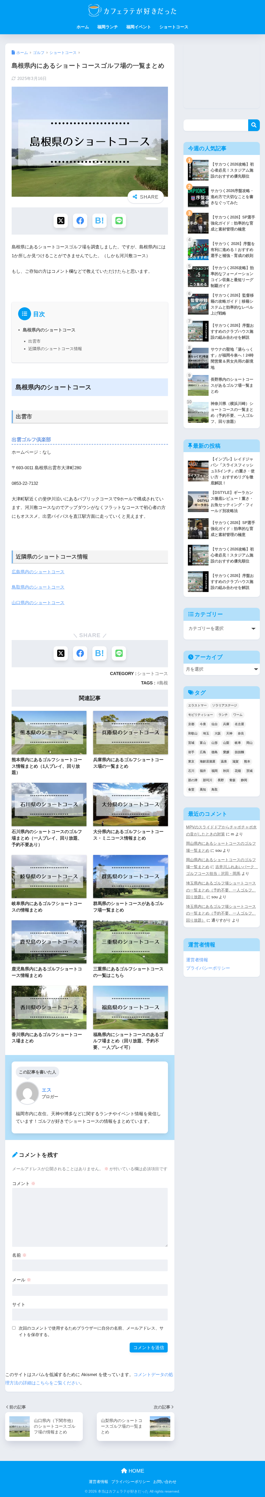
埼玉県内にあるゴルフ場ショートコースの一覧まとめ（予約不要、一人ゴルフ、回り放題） (221, 890)
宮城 (191, 743)
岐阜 (238, 743)
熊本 (247, 761)
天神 (229, 733)
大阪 (218, 733)
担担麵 (239, 752)
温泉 (224, 761)
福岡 (214, 771)
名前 (19, 1255)
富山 (203, 743)
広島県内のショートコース (38, 571)
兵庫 (226, 724)
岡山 (249, 743)
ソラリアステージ (224, 705)
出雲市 (34, 341)
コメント (23, 1183)
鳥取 (214, 789)
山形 (214, 743)
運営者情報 (197, 959)
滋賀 (235, 761)
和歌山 (192, 733)
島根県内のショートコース (49, 330)
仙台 (214, 724)
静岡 (244, 780)
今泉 (203, 724)
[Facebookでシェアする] (80, 221)
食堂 (191, 789)
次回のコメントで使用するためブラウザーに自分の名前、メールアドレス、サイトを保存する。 (91, 1331)
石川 (191, 771)
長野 (221, 780)
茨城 (249, 771)
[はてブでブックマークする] (99, 221)
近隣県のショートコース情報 (55, 348)
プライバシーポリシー (208, 968)
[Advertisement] (221, 75)
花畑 (238, 771)
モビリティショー (200, 715)
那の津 (192, 780)
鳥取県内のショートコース (38, 587)
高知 (203, 789)
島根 (163, 683)
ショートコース (173, 27)
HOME (135, 1471)
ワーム (237, 715)
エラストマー (197, 705)
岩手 (191, 752)
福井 (203, 771)
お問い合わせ (164, 1482)
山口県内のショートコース (38, 602)
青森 (232, 780)
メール (21, 1279)
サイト (18, 1304)
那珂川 (207, 780)
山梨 (226, 743)
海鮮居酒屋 (207, 761)
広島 (203, 752)
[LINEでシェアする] (119, 221)
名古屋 (239, 724)
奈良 (241, 733)
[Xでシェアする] (61, 221)
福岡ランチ (107, 27)
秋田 (226, 771)
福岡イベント (138, 27)
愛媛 (226, 752)
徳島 (214, 752)
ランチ (223, 715)
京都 (191, 724)
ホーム (83, 27)
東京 (191, 761)
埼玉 (206, 733)
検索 (254, 125)
